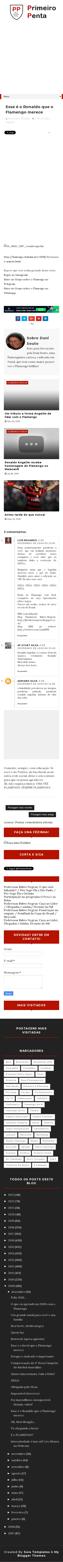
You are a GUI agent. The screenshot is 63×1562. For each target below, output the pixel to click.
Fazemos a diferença (35, 1086)
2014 (11, 1253)
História (48, 1123)
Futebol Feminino (43, 1117)
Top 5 (53, 1159)
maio (15, 1492)
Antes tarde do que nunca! (25, 514)
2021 (11, 1207)
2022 (11, 1201)
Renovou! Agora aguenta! (27, 1339)
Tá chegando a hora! (24, 1428)
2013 (11, 1260)
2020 (11, 1214)
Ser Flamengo (14, 1159)
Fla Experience (43, 1092)
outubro (17, 1460)
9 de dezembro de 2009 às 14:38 (36, 682)
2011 (11, 1273)
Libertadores (41, 1129)
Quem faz (17, 1332)
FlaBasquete (25, 1098)
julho (15, 1479)
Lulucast (10, 1135)
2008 (11, 1526)
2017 (11, 1233)
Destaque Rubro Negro (19, 1074)
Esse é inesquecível (32, 1080)
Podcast (10, 1153)
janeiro (16, 1519)
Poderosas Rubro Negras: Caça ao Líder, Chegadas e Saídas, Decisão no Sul (31, 921)
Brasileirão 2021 (43, 1062)
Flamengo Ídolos (15, 1110)
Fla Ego (25, 1092)
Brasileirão (22, 1062)
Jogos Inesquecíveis (17, 1129)
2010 (11, 1279)
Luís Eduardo (27, 540)
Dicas (40, 1074)
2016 (11, 1240)
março (16, 1506)
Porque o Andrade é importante (32, 1356)
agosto (16, 1473)
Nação (34, 1141)
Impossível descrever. (25, 1393)
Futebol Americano (17, 1117)
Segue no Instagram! (16, 275)
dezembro (18, 1291)
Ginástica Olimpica (16, 1123)
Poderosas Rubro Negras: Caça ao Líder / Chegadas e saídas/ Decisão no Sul (31, 905)
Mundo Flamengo (16, 1141)
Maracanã (25, 1135)
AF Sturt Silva (28, 645)
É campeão (40, 1165)
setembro (18, 1466)
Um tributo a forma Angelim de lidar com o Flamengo (28, 415)
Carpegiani (29, 1068)
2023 (11, 1194)
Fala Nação (12, 1086)
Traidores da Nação (17, 1165)
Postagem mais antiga (42, 814)
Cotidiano (46, 1068)
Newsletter (49, 1141)
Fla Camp (11, 1092)
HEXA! (15, 1380)
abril (14, 1499)
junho (15, 1486)
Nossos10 (11, 1147)
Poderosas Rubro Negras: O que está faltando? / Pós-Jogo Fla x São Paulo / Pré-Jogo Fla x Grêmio (30, 890)
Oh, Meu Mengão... (23, 1422)
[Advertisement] (31, 58)
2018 (11, 1227)
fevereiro (17, 1512)
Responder (22, 635)
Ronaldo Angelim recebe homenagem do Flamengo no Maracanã (26, 466)
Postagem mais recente (20, 807)
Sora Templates (37, 1552)
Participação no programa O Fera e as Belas (30, 898)
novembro (18, 1453)
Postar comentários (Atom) (33, 822)
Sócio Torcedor (36, 1159)
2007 (11, 1533)
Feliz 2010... (18, 1297)
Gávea (35, 1123)
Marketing (42, 1135)
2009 (12, 1286)
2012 (11, 1266)
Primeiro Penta (42, 1153)
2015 (11, 1247)
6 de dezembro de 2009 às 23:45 (36, 647)
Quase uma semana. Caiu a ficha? (33, 1374)
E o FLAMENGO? (22, 1435)
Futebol (34, 1110)
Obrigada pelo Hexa (24, 1387)
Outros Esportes (44, 1147)
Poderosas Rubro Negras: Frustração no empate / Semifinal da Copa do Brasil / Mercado (31, 913)
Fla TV (9, 1098)
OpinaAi (25, 1147)
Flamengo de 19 (33, 1104)
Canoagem (12, 1068)
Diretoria (11, 1080)
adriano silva (28, 681)
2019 (11, 1220)
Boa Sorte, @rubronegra (27, 1326)
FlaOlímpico (13, 1104)
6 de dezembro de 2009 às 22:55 (36, 542)
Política (24, 1153)
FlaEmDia (42, 1098)
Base (8, 1062)
